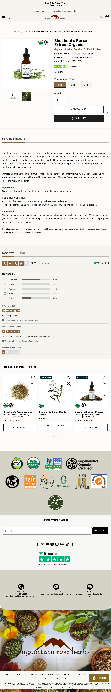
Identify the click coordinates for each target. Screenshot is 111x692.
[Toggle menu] (3, 17)
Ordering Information (87, 674)
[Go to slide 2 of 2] (57, 436)
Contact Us (7, 674)
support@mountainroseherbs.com (56, 594)
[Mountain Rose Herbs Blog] (62, 544)
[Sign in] (101, 17)
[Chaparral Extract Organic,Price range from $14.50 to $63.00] (91, 391)
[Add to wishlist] (33, 377)
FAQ (44, 679)
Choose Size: (64, 79)
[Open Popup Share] (107, 114)
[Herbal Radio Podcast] (72, 544)
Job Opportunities (20, 674)
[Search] (8, 17)
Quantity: (58, 93)
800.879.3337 (21, 594)
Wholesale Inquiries (37, 674)
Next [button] (104, 395)
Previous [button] (6, 395)
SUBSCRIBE (100, 531)
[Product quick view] (33, 384)
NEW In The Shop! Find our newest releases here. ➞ (55, 11)
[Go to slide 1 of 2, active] (54, 436)
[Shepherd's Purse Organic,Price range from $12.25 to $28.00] (19, 391)
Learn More (56, 5)
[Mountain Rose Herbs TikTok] (67, 544)
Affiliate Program (70, 674)
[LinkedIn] (57, 544)
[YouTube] (47, 544)
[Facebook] (37, 544)
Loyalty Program (54, 674)
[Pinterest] (42, 544)
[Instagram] (52, 544)
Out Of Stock (55, 425)
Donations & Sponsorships (58, 679)
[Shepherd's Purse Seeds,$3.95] (55, 391)
